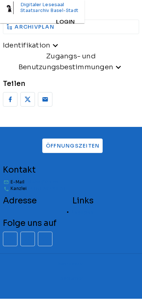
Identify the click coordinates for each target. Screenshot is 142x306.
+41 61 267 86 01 (46, 188)
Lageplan (82, 212)
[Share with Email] (45, 99)
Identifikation (26, 45)
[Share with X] (27, 99)
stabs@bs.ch (43, 182)
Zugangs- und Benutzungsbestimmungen (66, 61)
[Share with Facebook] (10, 99)
